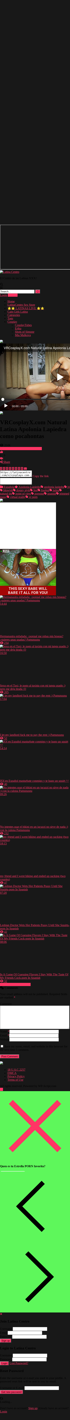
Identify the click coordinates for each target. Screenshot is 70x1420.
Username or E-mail (12, 1384)
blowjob (8, 486)
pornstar (39, 490)
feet (35, 486)
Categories (13, 311)
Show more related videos (15, 981)
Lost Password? (19, 1359)
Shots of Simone (24, 328)
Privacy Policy (16, 1073)
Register (13, 291)
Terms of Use (15, 1076)
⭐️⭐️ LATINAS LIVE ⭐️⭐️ (25, 305)
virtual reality (17, 493)
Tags (10, 315)
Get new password (11, 1388)
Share (6, 458)
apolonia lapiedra (53, 483)
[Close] (35, 1156)
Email (4, 1032)
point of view (23, 490)
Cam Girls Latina (17, 308)
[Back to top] (1, 1086)
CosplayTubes (23, 321)
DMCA (12, 1069)
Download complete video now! (22, 445)
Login (3, 291)
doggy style (23, 486)
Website (4, 1036)
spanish (51, 490)
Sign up (5, 1337)
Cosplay (12, 318)
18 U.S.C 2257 (16, 1066)
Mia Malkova (23, 331)
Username (6, 1325)
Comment (6, 1000)
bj (68, 483)
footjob (44, 486)
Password (5, 1333)
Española (9, 483)
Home (11, 298)
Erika (18, 325)
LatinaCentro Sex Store (21, 301)
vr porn (33, 493)
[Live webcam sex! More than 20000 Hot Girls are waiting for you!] (28, 591)
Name (4, 1028)
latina (55, 486)
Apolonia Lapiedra (29, 483)
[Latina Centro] (9, 268)
